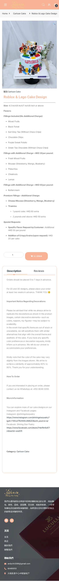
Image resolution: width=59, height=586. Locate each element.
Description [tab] (14, 270)
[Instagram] (12, 521)
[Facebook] (6, 521)
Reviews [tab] (39, 270)
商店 (6, 541)
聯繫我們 (8, 550)
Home (4, 13)
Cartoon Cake (19, 13)
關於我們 (8, 545)
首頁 (6, 537)
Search (43, 4)
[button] (54, 23)
